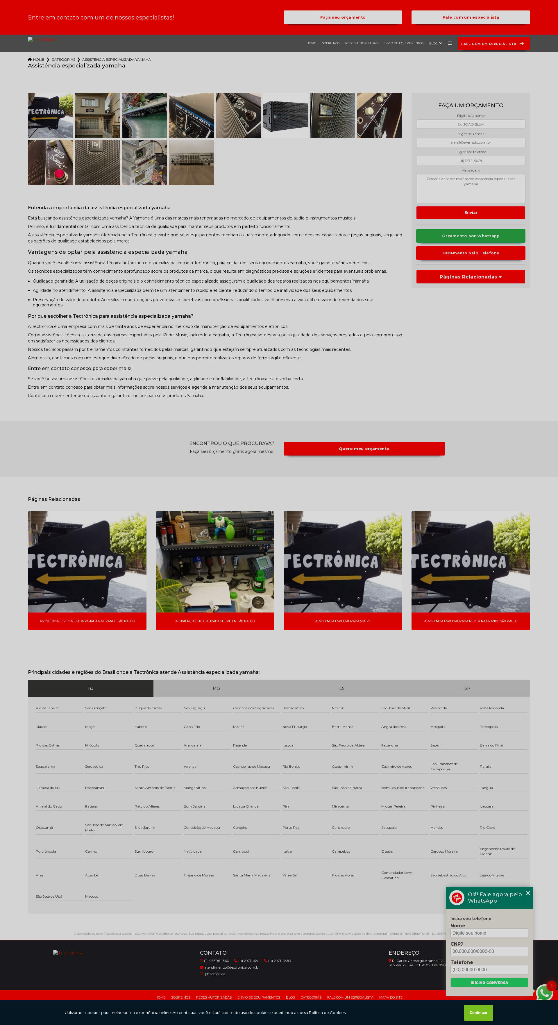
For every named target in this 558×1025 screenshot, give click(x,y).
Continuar (478, 1012)
